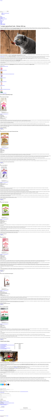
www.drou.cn (3, 14)
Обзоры (1, 22)
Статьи (1, 23)
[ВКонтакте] (3, 384)
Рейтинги (6, 401)
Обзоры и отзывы (2, 401)
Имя (0, 394)
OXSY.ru (1, 0)
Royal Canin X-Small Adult (3, 81)
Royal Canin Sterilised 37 (3, 77)
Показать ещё (1, 416)
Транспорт (1, 21)
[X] (8, 384)
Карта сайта (2, 406)
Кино (1, 20)
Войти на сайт (2, 410)
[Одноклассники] (5, 384)
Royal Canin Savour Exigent (3, 344)
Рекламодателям (2, 404)
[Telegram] (6, 384)
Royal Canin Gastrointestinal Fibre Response (5, 89)
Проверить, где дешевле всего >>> (4, 148)
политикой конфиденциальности (24, 391)
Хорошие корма (2, 56)
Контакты (5, 404)
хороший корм (15, 367)
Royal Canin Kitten (2, 85)
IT (0, 19)
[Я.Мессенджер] (1, 384)
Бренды (8, 401)
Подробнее (1, 128)
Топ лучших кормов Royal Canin (4, 66)
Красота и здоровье (2, 17)
